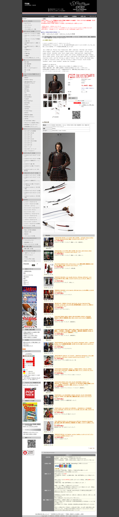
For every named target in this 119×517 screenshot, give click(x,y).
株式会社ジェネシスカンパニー (30, 432)
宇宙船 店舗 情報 (30, 329)
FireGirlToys (28, 110)
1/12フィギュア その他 (29, 153)
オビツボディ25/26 (29, 133)
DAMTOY (26, 77)
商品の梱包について (28, 345)
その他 (27, 339)
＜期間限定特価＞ (27, 271)
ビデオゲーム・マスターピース (31, 213)
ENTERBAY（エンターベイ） (31, 124)
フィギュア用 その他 (29, 259)
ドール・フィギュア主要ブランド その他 (31, 75)
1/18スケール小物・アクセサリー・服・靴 (32, 184)
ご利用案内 (74, 16)
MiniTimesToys (28, 100)
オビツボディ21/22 (29, 139)
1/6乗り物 (26, 53)
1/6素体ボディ (28, 49)
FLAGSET (26, 99)
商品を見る (48, 248)
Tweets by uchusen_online (30, 385)
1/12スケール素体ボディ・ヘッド (32, 161)
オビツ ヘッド (27, 146)
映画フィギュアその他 (29, 261)
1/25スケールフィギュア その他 (32, 190)
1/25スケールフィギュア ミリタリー (32, 193)
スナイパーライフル (28, 275)
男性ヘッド (26, 282)
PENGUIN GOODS (28, 114)
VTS (25, 93)
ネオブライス (27, 23)
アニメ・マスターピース (30, 217)
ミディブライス (28, 25)
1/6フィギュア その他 (28, 31)
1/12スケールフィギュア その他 (32, 158)
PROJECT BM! (27, 232)
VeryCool (27, 85)
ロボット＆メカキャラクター (30, 238)
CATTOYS (26, 108)
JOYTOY (26, 118)
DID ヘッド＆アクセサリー (30, 68)
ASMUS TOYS (27, 95)
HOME (43, 33)
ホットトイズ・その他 (29, 225)
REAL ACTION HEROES (30, 230)
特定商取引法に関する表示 (57, 514)
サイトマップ (93, 16)
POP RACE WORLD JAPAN (29, 434)
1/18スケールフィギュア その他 (32, 175)
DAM (24, 278)
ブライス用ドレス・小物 (30, 29)
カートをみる (51, 16)
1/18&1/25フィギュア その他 (30, 173)
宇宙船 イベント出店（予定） (30, 335)
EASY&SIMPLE (27, 96)
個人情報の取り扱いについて (42, 514)
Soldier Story (28, 79)
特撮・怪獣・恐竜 (27, 246)
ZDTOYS (26, 112)
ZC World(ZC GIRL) (29, 120)
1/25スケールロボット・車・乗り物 (32, 196)
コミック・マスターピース (30, 215)
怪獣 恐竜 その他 (28, 248)
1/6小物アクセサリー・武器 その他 (32, 43)
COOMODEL (27, 87)
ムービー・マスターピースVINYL (32, 223)
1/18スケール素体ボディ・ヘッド (32, 181)
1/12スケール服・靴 (29, 164)
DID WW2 (26, 62)
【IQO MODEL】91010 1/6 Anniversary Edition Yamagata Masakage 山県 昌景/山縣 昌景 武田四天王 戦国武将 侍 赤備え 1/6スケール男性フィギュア (74, 423)
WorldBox (27, 91)
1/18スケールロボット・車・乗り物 (32, 188)
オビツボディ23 (28, 137)
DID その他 (27, 70)
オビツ (24, 128)
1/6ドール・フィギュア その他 (32, 33)
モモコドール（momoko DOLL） (32, 122)
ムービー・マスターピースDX (31, 203)
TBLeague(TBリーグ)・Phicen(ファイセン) (30, 82)
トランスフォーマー (29, 240)
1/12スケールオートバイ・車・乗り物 (32, 170)
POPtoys (26, 89)
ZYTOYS (26, 104)
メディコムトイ (27, 227)
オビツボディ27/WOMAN (30, 131)
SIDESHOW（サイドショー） (31, 126)
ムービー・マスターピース (30, 201)
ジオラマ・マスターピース (30, 219)
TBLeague (26, 276)
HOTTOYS (25, 199)
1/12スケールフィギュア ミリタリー (32, 156)
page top (92, 448)
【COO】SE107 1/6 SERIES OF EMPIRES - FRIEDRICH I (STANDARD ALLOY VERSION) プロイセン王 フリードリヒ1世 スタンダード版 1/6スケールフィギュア (74, 410)
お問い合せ (83, 16)
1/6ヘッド (26, 51)
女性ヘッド (26, 283)
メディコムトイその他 (29, 236)
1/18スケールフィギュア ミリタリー (32, 178)
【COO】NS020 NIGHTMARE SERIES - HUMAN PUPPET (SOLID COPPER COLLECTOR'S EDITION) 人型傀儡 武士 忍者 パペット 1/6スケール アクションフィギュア (73, 370)
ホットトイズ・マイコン (30, 209)
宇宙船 (27, 4)
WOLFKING (27, 102)
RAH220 (26, 234)
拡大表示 (56, 116)
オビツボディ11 (28, 142)
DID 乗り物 (27, 66)
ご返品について (85, 102)
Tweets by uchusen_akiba (30, 426)
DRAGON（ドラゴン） (29, 116)
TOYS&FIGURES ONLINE (30, 5)
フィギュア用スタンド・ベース (31, 57)
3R (25, 71)
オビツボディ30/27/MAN (30, 141)
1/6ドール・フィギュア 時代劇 (32, 39)
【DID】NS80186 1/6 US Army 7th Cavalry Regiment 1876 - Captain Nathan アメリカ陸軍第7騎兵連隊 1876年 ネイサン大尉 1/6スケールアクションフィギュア (74, 344)
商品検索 (24, 18)
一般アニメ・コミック (29, 253)
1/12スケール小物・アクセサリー (32, 166)
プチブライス (27, 27)
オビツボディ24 (28, 135)
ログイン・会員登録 (63, 16)
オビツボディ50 (28, 145)
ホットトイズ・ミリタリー (30, 221)
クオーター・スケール (29, 205)
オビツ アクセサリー (29, 150)
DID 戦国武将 (27, 64)
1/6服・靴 (26, 41)
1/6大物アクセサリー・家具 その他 (32, 47)
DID (24, 59)
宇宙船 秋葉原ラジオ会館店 (30, 337)
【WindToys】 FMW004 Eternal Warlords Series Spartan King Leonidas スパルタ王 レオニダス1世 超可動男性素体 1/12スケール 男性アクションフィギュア (73, 305)
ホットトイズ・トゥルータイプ (31, 207)
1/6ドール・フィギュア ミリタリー (32, 36)
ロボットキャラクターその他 (31, 244)
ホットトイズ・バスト (29, 211)
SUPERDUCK (27, 106)
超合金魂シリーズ (28, 242)
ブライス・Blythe (27, 21)
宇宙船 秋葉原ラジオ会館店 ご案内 (75, 514)
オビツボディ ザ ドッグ (30, 148)
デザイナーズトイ (28, 255)
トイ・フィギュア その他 (29, 250)
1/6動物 (26, 55)
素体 (24, 273)
